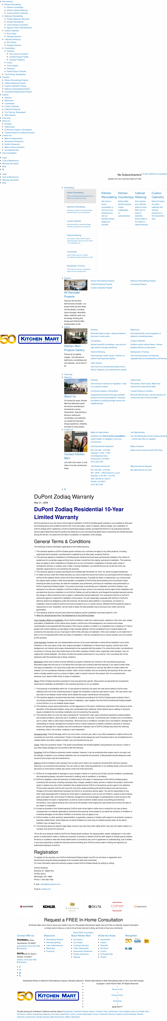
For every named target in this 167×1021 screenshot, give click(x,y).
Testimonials (10, 126)
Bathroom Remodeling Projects (17, 89)
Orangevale (68, 1011)
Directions (22, 948)
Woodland (75, 1017)
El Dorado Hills (106, 954)
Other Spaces (10, 115)
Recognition (131, 935)
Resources (49, 935)
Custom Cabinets (12, 30)
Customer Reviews (81, 945)
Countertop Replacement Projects (18, 91)
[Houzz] (19, 975)
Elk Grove (104, 948)
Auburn (92, 1011)
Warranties (50, 948)
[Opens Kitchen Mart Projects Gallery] (75, 336)
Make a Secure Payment (14, 147)
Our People (78, 942)
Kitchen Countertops (15, 7)
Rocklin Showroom (12, 144)
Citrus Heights (124, 1011)
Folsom (103, 942)
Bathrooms (9, 100)
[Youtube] (20, 972)
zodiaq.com (46, 889)
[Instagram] (20, 969)
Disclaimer (117, 1001)
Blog (4, 166)
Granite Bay (37, 1014)
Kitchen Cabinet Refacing (17, 10)
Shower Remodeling (15, 21)
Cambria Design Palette (18, 56)
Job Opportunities (12, 150)
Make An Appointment (13, 138)
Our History (77, 939)
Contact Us (6, 135)
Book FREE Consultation (83, 932)
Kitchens (8, 97)
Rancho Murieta (129, 1014)
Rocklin (103, 957)
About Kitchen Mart (81, 935)
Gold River (64, 1014)
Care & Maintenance (10, 160)
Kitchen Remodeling (13, 4)
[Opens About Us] (75, 386)
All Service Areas (106, 935)
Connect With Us (25, 935)
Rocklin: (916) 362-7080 (26, 959)
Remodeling (7, 1)
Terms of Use (117, 989)
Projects (5, 77)
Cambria (10, 51)
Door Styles (11, 33)
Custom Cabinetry (12, 106)
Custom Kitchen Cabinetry (17, 13)
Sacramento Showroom (14, 141)
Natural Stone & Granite (16, 71)
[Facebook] (19, 966)
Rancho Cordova (115, 1014)
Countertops (9, 48)
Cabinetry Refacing (12, 39)
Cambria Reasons (17, 59)
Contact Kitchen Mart (74, 456)
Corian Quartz (12, 65)
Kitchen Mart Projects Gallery (74, 348)
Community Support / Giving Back (18, 129)
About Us (6, 121)
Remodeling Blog (53, 942)
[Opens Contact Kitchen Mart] (75, 441)
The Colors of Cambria (18, 54)
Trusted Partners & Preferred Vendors (20, 132)
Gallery (5, 94)
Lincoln (103, 951)
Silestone (10, 68)
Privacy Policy (117, 995)
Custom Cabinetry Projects (15, 86)
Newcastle (87, 1014)
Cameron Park (101, 1011)
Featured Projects (81, 1011)
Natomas (46, 1014)
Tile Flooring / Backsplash (15, 74)
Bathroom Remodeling (14, 16)
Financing (6, 118)
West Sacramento (57, 1017)
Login (4, 157)
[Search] (3, 169)
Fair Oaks (55, 1014)
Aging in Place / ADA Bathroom (19, 27)
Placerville (103, 1014)
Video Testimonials (81, 948)
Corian (9, 62)
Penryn (95, 1014)
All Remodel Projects (72, 294)
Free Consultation (9, 153)
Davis (133, 1011)
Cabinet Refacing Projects (15, 83)
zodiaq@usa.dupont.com (50, 884)
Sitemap (76, 957)
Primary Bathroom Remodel (18, 19)
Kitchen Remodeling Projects (16, 80)
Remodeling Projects (54, 939)
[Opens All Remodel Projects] (75, 284)
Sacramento (105, 939)
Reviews (8, 123)
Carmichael (113, 1011)
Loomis (79, 1014)
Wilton (67, 1017)
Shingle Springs (42, 1017)
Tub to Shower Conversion (17, 24)
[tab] (80, 196)
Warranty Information (10, 163)
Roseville (104, 945)
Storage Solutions (14, 36)
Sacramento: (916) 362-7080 (28, 946)
